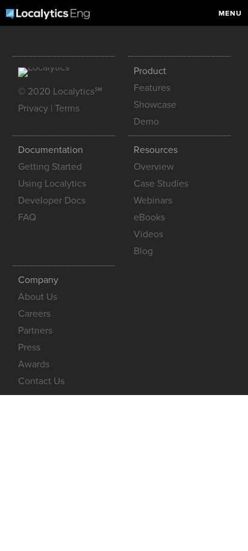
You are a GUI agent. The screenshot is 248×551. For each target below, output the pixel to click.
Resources (156, 150)
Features (152, 88)
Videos (148, 234)
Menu (230, 13)
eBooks (149, 217)
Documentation (50, 150)
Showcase (155, 105)
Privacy (33, 108)
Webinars (153, 201)
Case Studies (161, 184)
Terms (67, 108)
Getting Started (50, 167)
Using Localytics (52, 184)
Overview (154, 167)
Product (150, 71)
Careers (34, 314)
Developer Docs (51, 201)
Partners (35, 331)
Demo (146, 122)
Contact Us (41, 381)
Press (29, 347)
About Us (37, 297)
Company (38, 280)
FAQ (27, 217)
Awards (33, 364)
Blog (143, 251)
